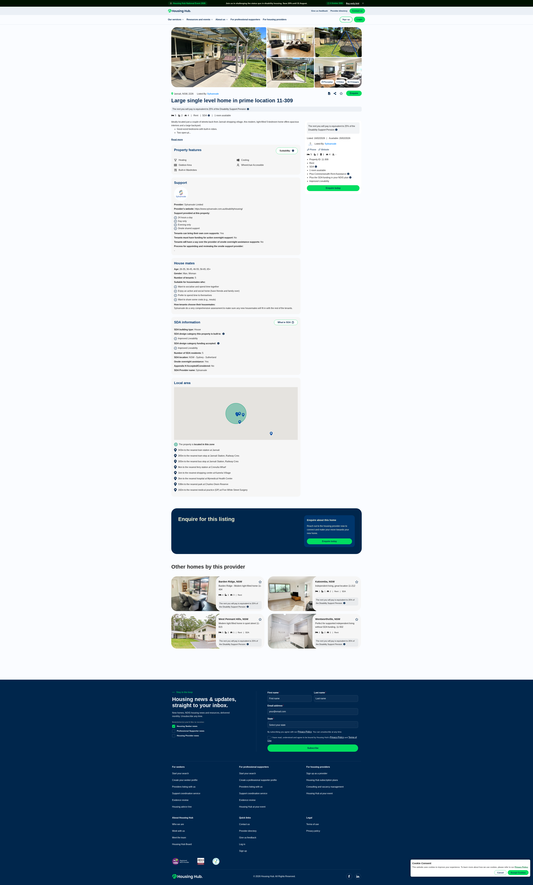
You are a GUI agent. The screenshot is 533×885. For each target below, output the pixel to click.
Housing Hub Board (182, 844)
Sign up (346, 19)
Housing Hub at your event (252, 807)
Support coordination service (186, 793)
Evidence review (180, 800)
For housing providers (274, 19)
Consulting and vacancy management (325, 787)
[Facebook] (349, 876)
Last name (320, 692)
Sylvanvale (213, 94)
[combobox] (312, 724)
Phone (312, 149)
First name (273, 692)
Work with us (178, 831)
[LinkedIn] (358, 876)
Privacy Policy (521, 867)
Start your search (180, 773)
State (270, 719)
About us (220, 19)
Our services (174, 19)
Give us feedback (319, 11)
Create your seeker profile (185, 780)
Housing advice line (182, 807)
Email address (275, 706)
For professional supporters (245, 19)
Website (324, 149)
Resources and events (198, 19)
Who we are (178, 824)
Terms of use (312, 824)
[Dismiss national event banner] (363, 3)
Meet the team (179, 837)
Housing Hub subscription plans (322, 780)
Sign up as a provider (316, 773)
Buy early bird (352, 3)
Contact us (357, 11)
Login (359, 19)
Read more (177, 139)
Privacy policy (313, 831)
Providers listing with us (183, 787)
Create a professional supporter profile (258, 780)
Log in (242, 844)
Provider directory (338, 11)
